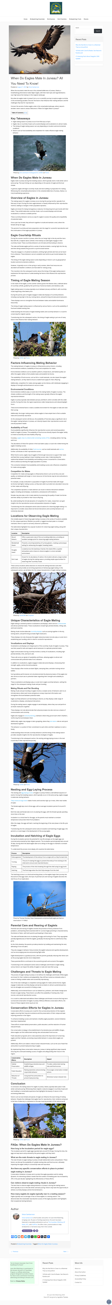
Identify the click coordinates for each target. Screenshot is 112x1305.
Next (64, 1251)
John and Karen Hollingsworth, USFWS (31, 173)
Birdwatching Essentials (37, 19)
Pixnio (47, 173)
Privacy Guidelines (80, 1275)
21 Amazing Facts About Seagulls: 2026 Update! (87, 57)
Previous (15, 1251)
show (25, 113)
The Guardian (52, 1222)
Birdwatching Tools (75, 19)
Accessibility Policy (80, 1279)
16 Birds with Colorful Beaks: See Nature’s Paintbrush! (88, 52)
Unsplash (31, 615)
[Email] (37, 1231)
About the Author (80, 1272)
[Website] (34, 1231)
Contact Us (78, 1282)
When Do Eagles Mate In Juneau (48, 1244)
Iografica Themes (62, 1297)
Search (77, 27)
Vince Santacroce (34, 87)
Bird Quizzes (51, 19)
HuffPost (34, 1224)
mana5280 (22, 615)
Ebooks (86, 19)
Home (25, 19)
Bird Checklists (62, 19)
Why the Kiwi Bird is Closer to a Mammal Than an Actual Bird (88, 46)
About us (77, 1268)
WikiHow (60, 1222)
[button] (109, 1302)
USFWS (21, 358)
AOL (27, 1224)
